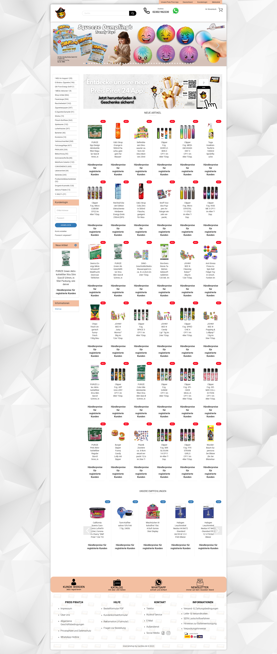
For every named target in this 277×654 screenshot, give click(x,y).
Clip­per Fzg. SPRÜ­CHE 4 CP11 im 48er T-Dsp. (187, 330)
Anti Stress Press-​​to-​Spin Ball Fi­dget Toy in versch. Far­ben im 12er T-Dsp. (211, 270)
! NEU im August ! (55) (63, 78)
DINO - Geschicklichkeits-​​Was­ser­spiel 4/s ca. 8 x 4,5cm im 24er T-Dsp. (144, 269)
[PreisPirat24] (60, 13)
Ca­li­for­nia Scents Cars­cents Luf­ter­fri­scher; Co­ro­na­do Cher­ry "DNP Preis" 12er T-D (97, 529)
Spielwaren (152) (61, 124)
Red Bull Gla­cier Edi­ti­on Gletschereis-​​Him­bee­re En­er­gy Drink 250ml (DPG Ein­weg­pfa (119, 210)
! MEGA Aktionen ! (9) (63, 91)
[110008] (66, 258)
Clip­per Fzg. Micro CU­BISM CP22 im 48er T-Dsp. (95, 209)
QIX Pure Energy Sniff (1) (64, 87)
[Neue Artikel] (75, 245)
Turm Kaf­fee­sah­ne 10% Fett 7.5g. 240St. (125, 525)
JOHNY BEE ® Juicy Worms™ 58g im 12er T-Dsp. (118, 331)
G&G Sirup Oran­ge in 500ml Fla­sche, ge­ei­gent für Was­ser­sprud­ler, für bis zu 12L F (118, 149)
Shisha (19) (59, 116)
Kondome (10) (60, 137)
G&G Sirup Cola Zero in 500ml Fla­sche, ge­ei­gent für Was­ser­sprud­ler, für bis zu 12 (141, 210)
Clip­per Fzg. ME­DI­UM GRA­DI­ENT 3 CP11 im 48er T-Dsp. (187, 149)
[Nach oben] (8, 635)
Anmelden (66, 225)
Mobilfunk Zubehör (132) (64, 162)
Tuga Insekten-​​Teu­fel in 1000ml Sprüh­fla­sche (210, 149)
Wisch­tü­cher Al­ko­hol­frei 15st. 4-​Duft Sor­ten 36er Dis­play (153, 526)
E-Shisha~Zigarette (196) (64, 83)
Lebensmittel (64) (62, 171)
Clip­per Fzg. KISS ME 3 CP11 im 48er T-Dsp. (210, 209)
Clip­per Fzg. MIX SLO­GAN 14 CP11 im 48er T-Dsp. (164, 452)
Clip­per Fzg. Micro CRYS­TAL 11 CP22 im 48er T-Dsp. (187, 210)
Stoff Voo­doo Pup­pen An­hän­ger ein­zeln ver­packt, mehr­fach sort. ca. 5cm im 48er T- (164, 210)
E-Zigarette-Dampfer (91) (64, 112)
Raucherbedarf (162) (63, 103)
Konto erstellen (61, 231)
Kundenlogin (202, 2)
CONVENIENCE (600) (63, 167)
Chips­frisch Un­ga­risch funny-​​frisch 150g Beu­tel (94, 331)
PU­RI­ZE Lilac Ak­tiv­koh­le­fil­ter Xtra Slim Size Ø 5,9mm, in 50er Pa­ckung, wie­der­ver (95, 391)
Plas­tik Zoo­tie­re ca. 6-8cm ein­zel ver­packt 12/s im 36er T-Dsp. (141, 452)
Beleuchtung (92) (61, 154)
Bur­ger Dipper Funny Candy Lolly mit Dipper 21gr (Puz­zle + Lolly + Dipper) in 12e (118, 452)
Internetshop (128, 646)
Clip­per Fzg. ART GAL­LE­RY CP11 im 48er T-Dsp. (118, 390)
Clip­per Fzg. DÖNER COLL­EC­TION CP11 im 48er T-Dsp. (211, 391)
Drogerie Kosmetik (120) (64, 186)
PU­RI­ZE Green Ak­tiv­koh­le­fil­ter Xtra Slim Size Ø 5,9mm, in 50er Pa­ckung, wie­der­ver (118, 270)
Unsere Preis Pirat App (169, 2)
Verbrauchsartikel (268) (64, 141)
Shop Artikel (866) (62, 95)
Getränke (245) (61, 175)
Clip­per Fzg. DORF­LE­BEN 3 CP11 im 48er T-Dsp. (164, 149)
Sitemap (58, 309)
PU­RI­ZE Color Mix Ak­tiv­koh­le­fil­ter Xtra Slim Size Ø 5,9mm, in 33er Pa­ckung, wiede (141, 391)
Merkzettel (216, 2)
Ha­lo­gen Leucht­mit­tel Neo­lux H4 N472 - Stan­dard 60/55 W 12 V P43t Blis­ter (180, 529)
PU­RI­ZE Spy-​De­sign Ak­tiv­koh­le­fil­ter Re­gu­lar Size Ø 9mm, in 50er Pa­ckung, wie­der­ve (95, 149)
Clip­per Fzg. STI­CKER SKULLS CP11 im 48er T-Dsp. (187, 391)
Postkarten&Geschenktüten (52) (65, 180)
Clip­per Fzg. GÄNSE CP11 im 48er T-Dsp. (164, 390)
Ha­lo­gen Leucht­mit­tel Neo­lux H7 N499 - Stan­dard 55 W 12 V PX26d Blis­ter (208, 529)
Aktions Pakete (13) (62, 190)
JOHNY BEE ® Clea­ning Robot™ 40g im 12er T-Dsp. (187, 270)
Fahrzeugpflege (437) (63, 145)
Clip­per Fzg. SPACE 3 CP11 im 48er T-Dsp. (141, 330)
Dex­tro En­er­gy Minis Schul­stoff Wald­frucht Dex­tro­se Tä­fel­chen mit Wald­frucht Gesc (95, 270)
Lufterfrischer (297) (62, 129)
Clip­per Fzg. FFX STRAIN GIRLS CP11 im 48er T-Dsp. (187, 452)
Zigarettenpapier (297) (63, 108)
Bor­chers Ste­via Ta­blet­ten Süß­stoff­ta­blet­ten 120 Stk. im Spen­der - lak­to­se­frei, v (164, 270)
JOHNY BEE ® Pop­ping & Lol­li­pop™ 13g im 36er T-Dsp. (211, 331)
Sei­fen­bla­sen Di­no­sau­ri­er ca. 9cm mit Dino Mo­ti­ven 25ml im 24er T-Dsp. (141, 149)
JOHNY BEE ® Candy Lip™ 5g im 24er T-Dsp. (164, 330)
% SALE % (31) (60, 194)
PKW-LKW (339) (61, 150)
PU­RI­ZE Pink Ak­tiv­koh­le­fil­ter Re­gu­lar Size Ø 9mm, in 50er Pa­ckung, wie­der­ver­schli (95, 452)
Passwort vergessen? (63, 235)
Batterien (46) (60, 133)
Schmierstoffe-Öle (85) (63, 158)
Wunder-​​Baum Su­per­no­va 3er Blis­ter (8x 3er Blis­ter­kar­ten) (210, 452)
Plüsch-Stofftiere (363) (63, 120)
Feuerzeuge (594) (62, 99)
